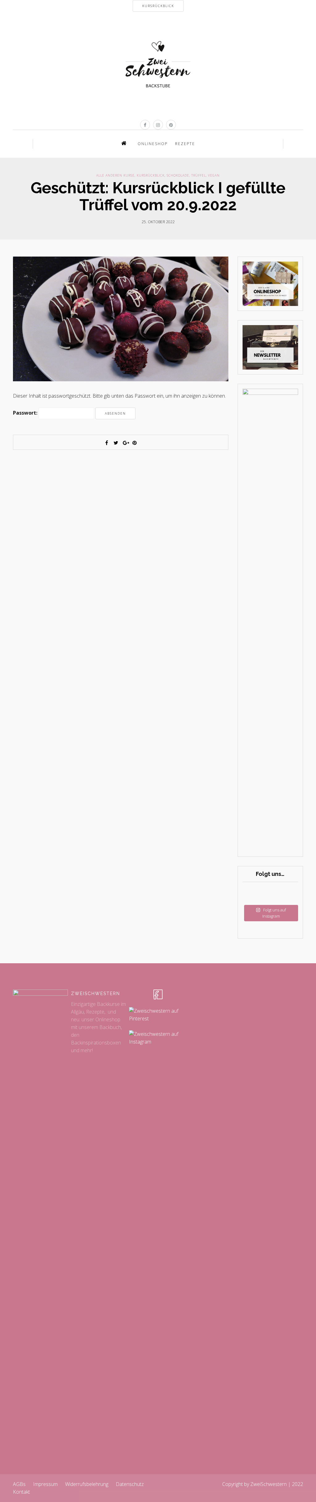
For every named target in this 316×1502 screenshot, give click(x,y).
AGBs (19, 1484)
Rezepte (185, 143)
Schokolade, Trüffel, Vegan (193, 175)
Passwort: (26, 412)
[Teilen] (106, 442)
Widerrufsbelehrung (86, 1484)
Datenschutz (130, 1484)
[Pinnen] (134, 442)
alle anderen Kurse (115, 175)
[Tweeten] (116, 442)
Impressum (45, 1484)
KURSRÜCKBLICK (158, 6)
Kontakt (21, 1491)
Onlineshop (153, 143)
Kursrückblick (150, 175)
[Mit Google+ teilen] (125, 442)
